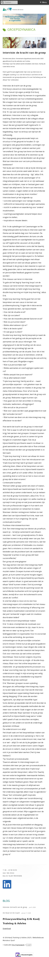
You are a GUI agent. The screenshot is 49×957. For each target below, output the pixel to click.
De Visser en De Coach (11, 913)
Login (29, 945)
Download (7, 928)
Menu (44, 2)
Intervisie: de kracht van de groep (24, 52)
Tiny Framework (18, 945)
